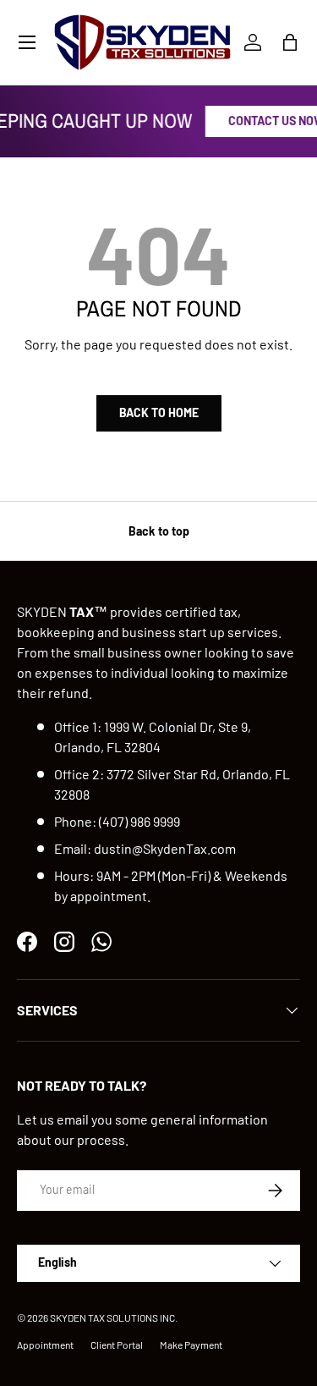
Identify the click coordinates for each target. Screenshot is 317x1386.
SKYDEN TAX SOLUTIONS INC (112, 1317)
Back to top (158, 531)
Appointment (45, 1344)
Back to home (159, 412)
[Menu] (27, 42)
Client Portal (116, 1344)
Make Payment (191, 1344)
